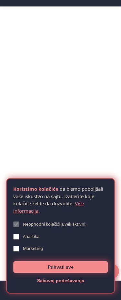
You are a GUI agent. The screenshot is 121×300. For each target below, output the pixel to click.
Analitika (31, 236)
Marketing (33, 248)
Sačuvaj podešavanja (60, 280)
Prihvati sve (61, 267)
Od (26, 154)
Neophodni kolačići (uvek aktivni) (54, 224)
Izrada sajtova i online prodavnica (46, 142)
